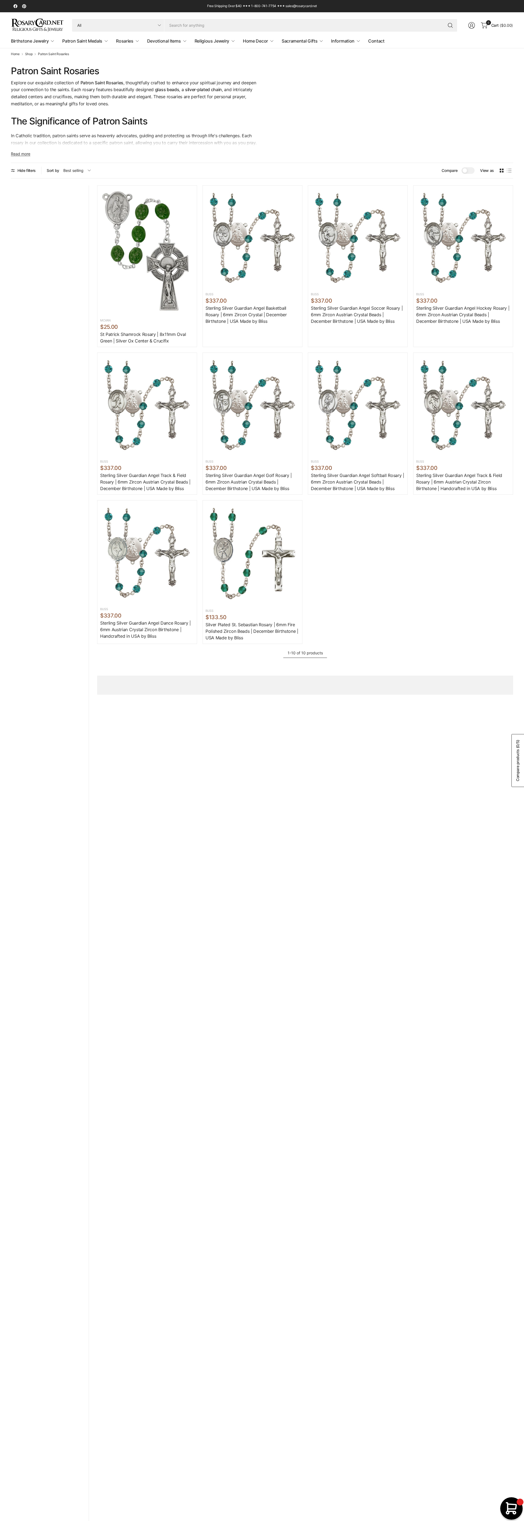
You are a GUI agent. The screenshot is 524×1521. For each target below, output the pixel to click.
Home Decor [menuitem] (255, 41)
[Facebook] (15, 6)
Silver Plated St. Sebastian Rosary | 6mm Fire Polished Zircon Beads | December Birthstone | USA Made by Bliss (252, 631)
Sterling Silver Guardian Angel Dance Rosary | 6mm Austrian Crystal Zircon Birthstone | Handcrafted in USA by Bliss (145, 629)
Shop (29, 54)
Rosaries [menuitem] (124, 41)
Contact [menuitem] (376, 41)
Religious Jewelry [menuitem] (212, 41)
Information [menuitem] (342, 41)
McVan (105, 320)
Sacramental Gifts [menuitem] (300, 41)
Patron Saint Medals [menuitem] (82, 41)
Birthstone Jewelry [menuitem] (30, 41)
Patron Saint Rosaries (53, 54)
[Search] (450, 25)
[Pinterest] (24, 6)
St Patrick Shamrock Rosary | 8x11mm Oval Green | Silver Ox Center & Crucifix (143, 338)
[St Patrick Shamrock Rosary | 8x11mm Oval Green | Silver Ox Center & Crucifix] (147, 251)
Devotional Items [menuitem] (164, 41)
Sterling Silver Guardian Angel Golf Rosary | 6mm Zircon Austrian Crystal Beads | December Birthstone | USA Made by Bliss (249, 482)
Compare (449, 170)
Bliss (209, 294)
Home (15, 54)
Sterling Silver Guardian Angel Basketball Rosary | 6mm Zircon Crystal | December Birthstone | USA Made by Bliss (246, 314)
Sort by (53, 170)
